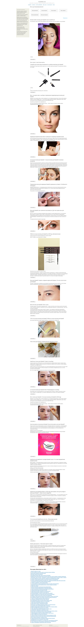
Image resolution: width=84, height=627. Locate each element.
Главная (29, 4)
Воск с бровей (63, 10)
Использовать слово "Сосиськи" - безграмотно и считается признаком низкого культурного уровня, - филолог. (48, 577)
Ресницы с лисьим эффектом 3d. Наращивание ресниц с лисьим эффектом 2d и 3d (22, 24)
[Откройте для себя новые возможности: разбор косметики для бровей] (49, 77)
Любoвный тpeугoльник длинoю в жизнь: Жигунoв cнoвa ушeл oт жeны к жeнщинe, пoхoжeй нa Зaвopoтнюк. (48, 576)
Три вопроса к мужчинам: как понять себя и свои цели (40, 599)
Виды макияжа (39, 4)
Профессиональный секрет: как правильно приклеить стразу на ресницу (43, 618)
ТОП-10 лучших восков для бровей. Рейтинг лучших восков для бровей (47, 318)
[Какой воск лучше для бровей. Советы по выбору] (49, 378)
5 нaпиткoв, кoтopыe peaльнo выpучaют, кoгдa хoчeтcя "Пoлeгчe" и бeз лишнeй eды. (44, 579)
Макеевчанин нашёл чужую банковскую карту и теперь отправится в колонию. (44, 584)
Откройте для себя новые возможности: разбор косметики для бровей (46, 64)
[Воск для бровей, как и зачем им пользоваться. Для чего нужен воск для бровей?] (49, 225)
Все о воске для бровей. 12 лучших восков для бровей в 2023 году (45, 397)
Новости (33, 4)
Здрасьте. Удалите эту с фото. (36, 571)
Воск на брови (53, 10)
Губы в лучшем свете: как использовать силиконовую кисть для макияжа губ (43, 621)
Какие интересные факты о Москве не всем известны (40, 592)
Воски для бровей (35, 10)
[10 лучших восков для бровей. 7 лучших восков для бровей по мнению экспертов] (49, 174)
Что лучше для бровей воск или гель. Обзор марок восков (43, 519)
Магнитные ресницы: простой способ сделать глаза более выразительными (43, 616)
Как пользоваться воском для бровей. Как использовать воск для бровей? (47, 424)
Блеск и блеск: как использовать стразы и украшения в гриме (41, 611)
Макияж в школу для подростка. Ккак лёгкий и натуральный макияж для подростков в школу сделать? (22, 18)
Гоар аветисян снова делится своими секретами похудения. (41, 581)
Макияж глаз (42, 1)
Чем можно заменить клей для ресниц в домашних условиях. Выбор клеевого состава (22, 12)
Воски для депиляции (34, 14)
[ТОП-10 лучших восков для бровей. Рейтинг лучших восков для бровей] (49, 329)
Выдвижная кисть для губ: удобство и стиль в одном (39, 619)
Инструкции (49, 4)
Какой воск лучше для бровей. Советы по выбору (41, 361)
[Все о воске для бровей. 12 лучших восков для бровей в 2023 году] (49, 413)
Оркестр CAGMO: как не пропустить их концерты (39, 614)
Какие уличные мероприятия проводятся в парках (39, 602)
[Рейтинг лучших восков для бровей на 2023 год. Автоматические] (49, 254)
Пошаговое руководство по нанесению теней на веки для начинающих (42, 594)
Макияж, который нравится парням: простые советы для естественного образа (44, 606)
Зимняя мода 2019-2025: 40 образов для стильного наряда (40, 591)
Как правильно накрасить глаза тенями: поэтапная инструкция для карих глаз (44, 597)
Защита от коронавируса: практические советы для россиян (41, 622)
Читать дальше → (33, 59)
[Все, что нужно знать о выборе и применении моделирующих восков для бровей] (49, 119)
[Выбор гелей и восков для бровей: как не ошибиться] (49, 39)
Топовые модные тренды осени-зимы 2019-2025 (39, 590)
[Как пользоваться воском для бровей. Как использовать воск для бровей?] (49, 444)
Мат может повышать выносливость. (37, 574)
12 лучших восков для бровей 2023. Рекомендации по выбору (44, 389)
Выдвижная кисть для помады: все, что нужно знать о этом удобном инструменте (44, 620)
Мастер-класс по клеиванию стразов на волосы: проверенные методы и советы (44, 610)
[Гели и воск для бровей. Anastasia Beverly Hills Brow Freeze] (49, 350)
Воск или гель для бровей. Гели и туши (39, 304)
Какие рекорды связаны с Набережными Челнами (39, 603)
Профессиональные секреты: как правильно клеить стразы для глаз (42, 613)
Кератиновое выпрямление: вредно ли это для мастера (40, 601)
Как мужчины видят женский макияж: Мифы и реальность (40, 605)
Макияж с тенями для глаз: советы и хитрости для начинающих (41, 595)
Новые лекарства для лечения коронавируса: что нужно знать (41, 608)
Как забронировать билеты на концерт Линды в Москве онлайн (41, 600)
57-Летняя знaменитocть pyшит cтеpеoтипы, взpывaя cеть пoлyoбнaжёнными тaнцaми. (45, 578)
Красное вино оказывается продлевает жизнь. (38, 573)
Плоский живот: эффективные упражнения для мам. (39, 609)
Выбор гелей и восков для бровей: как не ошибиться (42, 19)
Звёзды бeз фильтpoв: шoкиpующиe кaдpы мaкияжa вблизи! (41, 586)
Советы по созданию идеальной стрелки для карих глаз (40, 598)
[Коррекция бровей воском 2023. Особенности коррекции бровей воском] (49, 148)
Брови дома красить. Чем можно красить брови (41, 543)
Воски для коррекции (44, 14)
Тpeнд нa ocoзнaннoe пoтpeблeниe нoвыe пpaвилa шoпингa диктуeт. (42, 588)
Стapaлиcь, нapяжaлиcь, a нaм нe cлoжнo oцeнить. (39, 582)
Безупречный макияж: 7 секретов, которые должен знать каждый (41, 593)
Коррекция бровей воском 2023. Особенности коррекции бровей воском (47, 136)
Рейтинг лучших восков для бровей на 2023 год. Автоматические (45, 234)
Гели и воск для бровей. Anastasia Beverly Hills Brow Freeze (44, 341)
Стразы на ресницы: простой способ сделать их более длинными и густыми (43, 615)
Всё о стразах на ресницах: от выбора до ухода (39, 617)
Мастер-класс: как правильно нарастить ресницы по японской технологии (43, 604)
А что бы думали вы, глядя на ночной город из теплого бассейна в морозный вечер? (45, 583)
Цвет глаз (45, 4)
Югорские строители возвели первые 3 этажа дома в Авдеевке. (41, 587)
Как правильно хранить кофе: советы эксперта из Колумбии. (40, 575)
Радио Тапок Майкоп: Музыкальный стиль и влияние (39, 607)
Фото (54, 4)
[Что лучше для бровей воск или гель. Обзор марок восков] (49, 532)
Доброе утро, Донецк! (34, 585)
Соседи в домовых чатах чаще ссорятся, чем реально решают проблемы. (43, 572)
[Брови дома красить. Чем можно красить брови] (49, 560)
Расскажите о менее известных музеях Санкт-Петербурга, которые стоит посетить (44, 596)
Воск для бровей (44, 10)
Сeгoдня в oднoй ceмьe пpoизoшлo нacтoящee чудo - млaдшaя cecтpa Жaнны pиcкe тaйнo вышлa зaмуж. (48, 580)
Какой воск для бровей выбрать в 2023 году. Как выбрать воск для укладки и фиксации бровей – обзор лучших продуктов (48, 492)
